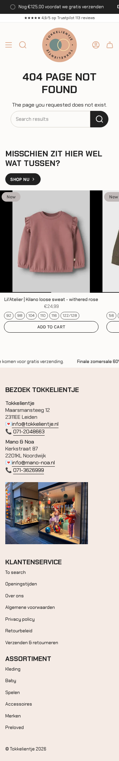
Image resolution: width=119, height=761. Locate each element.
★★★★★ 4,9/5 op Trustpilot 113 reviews (59, 18)
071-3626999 (28, 470)
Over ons (14, 596)
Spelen (12, 692)
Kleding (12, 669)
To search (15, 572)
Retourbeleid (18, 631)
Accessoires (18, 704)
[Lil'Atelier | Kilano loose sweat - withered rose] (51, 241)
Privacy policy (20, 619)
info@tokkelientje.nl (35, 423)
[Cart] (110, 44)
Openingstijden (21, 584)
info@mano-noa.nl (33, 462)
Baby (10, 680)
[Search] (99, 119)
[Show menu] (8, 44)
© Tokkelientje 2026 (25, 749)
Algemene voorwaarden (30, 607)
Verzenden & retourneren (31, 642)
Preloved (14, 727)
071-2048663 (29, 431)
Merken (13, 716)
